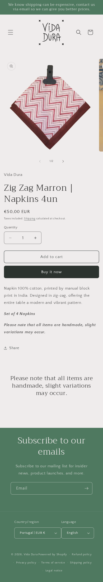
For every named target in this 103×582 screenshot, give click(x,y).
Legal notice (54, 570)
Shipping (29, 218)
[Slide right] (63, 161)
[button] (10, 32)
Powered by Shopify (52, 554)
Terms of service (53, 562)
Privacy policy (26, 562)
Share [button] (14, 348)
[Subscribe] (86, 488)
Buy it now (51, 272)
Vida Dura (31, 554)
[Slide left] (40, 161)
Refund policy (82, 554)
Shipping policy (81, 562)
